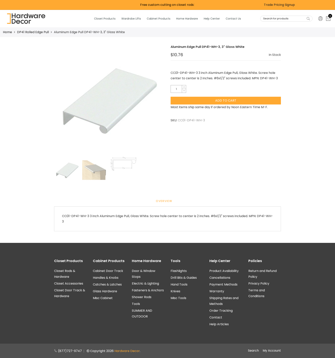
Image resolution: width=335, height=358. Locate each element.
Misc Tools (178, 298)
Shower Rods (141, 297)
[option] (109, 100)
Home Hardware (187, 19)
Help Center (212, 19)
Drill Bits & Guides (184, 277)
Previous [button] (63, 100)
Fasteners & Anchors (148, 290)
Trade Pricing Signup (279, 5)
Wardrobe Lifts (131, 19)
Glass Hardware (105, 291)
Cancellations (219, 277)
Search (253, 350)
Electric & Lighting (145, 283)
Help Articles (219, 324)
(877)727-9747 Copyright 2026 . (98, 351)
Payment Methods (223, 284)
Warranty (216, 291)
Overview (164, 201)
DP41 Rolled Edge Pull (33, 32)
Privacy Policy (258, 283)
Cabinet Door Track (108, 271)
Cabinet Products (158, 19)
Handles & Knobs (105, 277)
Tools (136, 304)
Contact (215, 317)
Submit (308, 19)
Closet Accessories (68, 283)
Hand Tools (179, 284)
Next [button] (155, 100)
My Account (272, 350)
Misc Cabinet (103, 298)
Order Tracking (221, 310)
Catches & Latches (107, 284)
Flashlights (179, 271)
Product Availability (224, 271)
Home (7, 32)
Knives (175, 291)
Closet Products (105, 19)
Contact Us (233, 19)
